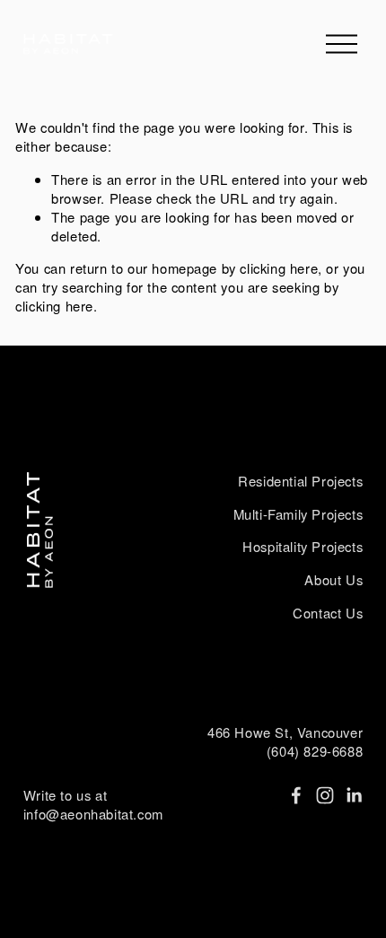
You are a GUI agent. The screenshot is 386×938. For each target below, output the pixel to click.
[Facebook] (296, 795)
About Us (333, 580)
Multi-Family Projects (298, 514)
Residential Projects (300, 481)
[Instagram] (325, 795)
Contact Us (328, 613)
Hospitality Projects (302, 547)
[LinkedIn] (354, 795)
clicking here (279, 268)
